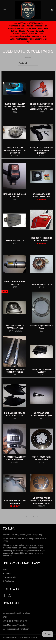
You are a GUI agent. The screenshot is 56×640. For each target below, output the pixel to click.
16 (33, 516)
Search (6, 569)
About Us (6, 573)
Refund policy (8, 581)
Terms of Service (9, 577)
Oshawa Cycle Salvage (16, 637)
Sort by (28, 58)
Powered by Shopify (31, 637)
